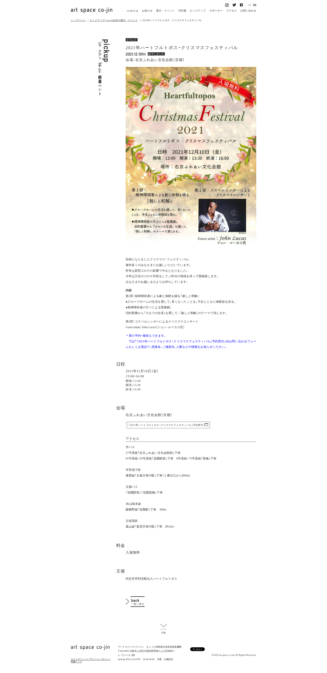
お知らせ (147, 10)
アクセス (231, 10)
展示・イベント (165, 10)
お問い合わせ (248, 10)
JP (249, 5)
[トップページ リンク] (91, 8)
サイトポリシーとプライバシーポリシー (91, 659)
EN (254, 5)
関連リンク (76, 661)
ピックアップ (198, 10)
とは (132, 10)
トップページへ (90, 647)
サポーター (216, 10)
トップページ (78, 20)
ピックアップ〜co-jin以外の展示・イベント (114, 20)
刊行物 (182, 10)
